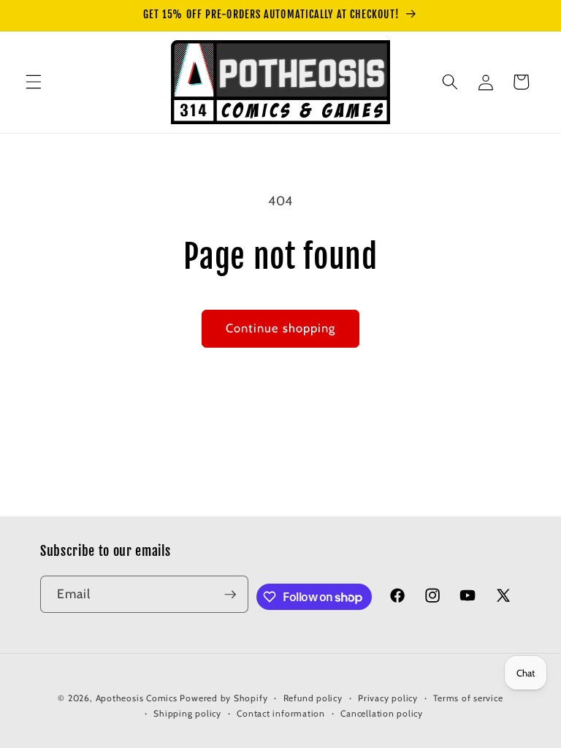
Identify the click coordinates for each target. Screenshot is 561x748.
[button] (33, 81)
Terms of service (468, 697)
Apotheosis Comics (137, 697)
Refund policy (313, 697)
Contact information (281, 713)
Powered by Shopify (223, 697)
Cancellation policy (381, 713)
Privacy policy (388, 697)
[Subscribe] (230, 595)
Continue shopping (281, 328)
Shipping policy (187, 713)
